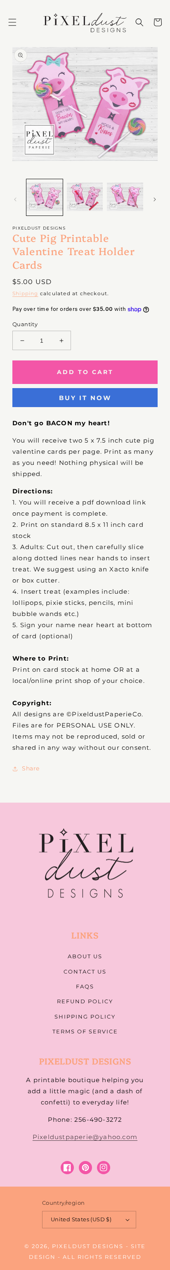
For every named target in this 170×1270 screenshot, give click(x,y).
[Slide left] (15, 199)
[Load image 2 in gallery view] (85, 197)
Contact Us (85, 971)
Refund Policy (85, 1001)
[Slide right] (155, 199)
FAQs (85, 986)
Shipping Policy (85, 1016)
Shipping (25, 293)
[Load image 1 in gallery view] (44, 197)
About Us (85, 956)
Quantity (25, 324)
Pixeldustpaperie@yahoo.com (85, 1137)
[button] (12, 22)
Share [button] (31, 768)
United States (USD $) (81, 1219)
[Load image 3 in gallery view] (125, 197)
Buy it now (85, 398)
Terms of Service (85, 1031)
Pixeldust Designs (87, 1246)
